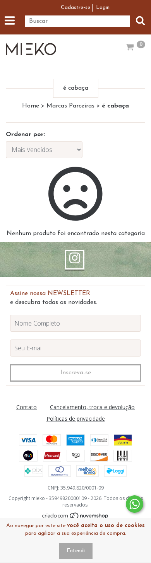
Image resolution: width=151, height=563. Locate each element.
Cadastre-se (75, 7)
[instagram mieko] (74, 260)
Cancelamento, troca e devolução (92, 407)
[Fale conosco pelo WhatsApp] (134, 504)
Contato (26, 407)
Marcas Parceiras (70, 106)
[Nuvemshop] (76, 517)
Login (103, 7)
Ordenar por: (25, 134)
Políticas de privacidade (75, 418)
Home (30, 106)
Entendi (76, 551)
